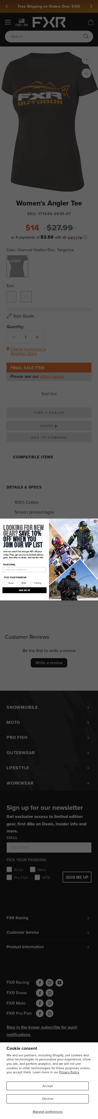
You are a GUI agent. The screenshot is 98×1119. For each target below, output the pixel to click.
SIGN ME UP (24, 590)
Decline (47, 1098)
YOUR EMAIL (9, 564)
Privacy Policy (69, 1072)
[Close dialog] (95, 521)
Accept (47, 1085)
